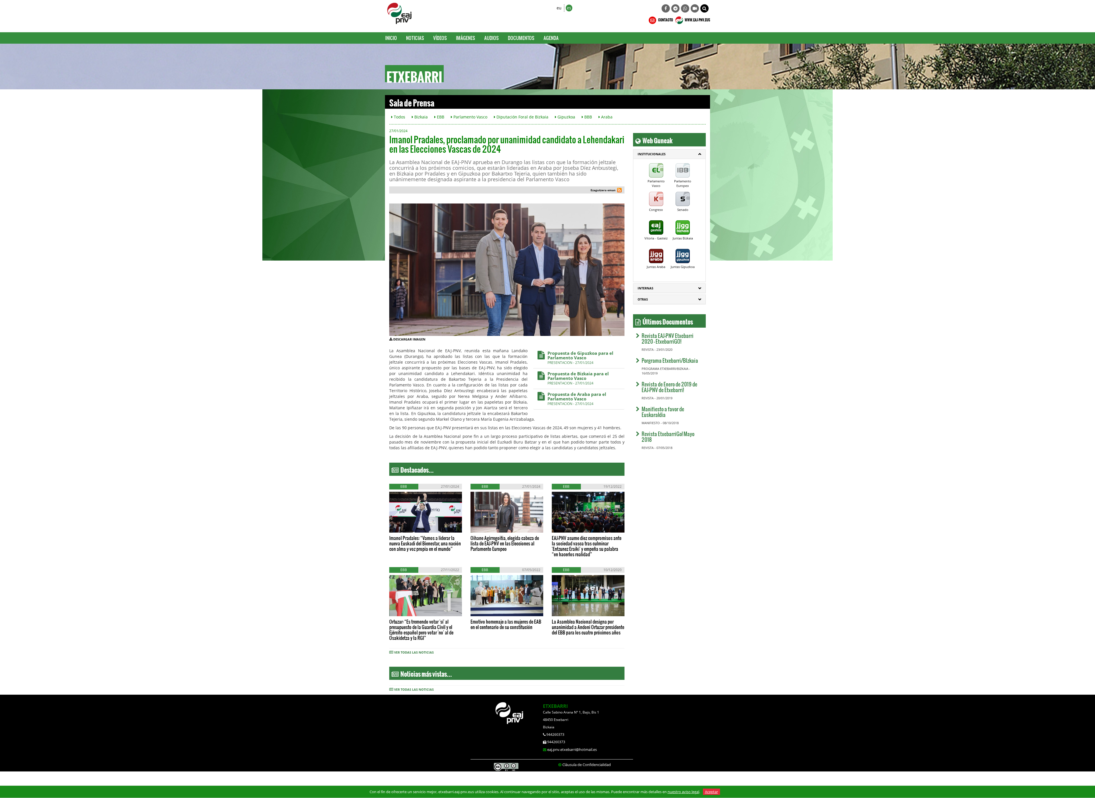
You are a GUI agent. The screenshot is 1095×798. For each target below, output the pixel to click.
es (569, 8)
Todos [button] (399, 117)
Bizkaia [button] (420, 117)
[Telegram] (675, 8)
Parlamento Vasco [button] (469, 117)
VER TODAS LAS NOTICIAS (414, 652)
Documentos (521, 38)
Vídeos (440, 38)
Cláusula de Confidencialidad (586, 764)
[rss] (619, 191)
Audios (491, 38)
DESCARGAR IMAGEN (409, 339)
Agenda (551, 38)
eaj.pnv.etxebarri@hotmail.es (572, 749)
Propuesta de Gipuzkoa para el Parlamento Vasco (580, 355)
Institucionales (652, 154)
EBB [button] (440, 117)
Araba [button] (606, 117)
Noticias (415, 38)
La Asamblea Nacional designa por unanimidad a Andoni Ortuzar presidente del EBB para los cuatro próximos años (588, 627)
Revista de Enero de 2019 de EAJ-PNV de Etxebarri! (669, 387)
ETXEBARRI (555, 706)
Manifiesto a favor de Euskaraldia (663, 411)
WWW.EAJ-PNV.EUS (697, 19)
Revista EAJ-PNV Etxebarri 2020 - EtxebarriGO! (668, 338)
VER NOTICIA (406, 526)
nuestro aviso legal (683, 791)
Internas (645, 288)
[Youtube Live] (695, 8)
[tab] (669, 154)
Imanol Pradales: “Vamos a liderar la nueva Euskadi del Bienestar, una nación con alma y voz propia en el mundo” (425, 543)
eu (559, 8)
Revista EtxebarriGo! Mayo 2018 (668, 436)
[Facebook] (666, 8)
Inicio (391, 38)
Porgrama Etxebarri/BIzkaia (670, 360)
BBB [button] (587, 117)
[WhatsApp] (685, 8)
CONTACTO (665, 19)
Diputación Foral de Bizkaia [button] (521, 117)
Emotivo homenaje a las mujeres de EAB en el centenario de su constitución (506, 624)
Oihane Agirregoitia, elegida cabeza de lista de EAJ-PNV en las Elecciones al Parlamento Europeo (505, 543)
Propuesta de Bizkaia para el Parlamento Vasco (578, 376)
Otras (643, 299)
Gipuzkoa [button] (565, 117)
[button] (704, 8)
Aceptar (711, 791)
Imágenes (465, 38)
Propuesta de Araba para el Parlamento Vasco (577, 396)
